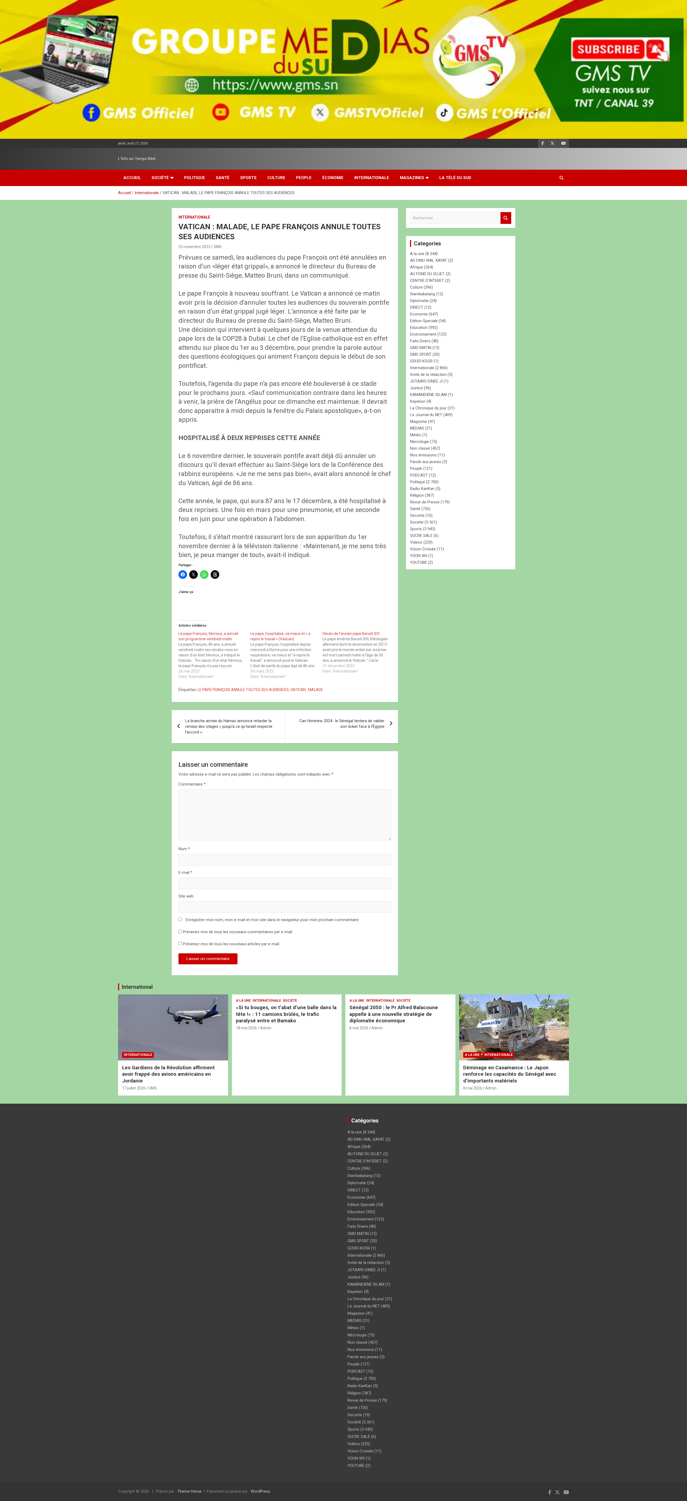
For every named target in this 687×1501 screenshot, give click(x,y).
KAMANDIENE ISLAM (428, 394)
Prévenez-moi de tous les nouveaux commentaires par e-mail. (238, 931)
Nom (184, 848)
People (304, 177)
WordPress (260, 1491)
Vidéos (416, 542)
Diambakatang (422, 294)
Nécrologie (419, 441)
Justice (416, 388)
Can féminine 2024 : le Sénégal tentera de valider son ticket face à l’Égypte (342, 723)
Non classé (420, 448)
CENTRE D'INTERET (427, 280)
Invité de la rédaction (428, 374)
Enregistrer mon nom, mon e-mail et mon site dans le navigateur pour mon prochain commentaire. (272, 919)
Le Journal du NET (426, 414)
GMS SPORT (421, 354)
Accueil (132, 177)
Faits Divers (420, 341)
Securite (417, 515)
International (137, 987)
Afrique (416, 267)
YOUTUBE (418, 562)
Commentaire (192, 784)
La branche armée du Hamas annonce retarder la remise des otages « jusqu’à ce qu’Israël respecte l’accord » (228, 726)
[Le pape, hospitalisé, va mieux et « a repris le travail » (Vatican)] (286, 655)
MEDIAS (417, 428)
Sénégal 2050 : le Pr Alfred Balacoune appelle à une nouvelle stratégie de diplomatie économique (393, 1014)
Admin (265, 1028)
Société (160, 177)
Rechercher (505, 218)
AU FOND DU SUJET (427, 273)
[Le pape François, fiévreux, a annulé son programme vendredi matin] (214, 655)
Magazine (418, 421)
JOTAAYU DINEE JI (426, 381)
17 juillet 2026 (133, 1088)
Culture (276, 177)
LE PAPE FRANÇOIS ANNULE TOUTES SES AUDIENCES (243, 690)
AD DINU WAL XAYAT (428, 260)
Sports (248, 177)
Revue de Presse (425, 502)
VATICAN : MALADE (306, 690)
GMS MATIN (420, 347)
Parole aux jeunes (425, 461)
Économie (333, 177)
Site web (185, 896)
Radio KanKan (422, 488)
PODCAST (419, 475)
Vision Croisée (423, 549)
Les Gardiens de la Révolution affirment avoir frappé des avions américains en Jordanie (168, 1074)
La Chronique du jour (428, 408)
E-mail (185, 872)
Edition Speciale (424, 320)
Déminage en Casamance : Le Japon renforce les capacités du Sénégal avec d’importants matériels (509, 1074)
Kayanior (417, 401)
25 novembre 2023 (194, 247)
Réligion (417, 495)
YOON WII (418, 555)
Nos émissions (423, 455)
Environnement (423, 334)
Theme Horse (189, 1491)
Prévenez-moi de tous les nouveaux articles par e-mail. (231, 944)
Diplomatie (419, 300)
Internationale (371, 177)
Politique (194, 177)
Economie (419, 314)
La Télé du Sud (455, 177)
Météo (415, 435)
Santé (222, 177)
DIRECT (416, 307)
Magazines (412, 177)
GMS (218, 247)
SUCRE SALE (421, 535)
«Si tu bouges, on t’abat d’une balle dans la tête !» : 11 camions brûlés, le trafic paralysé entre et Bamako (286, 1014)
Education (418, 327)
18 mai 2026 (246, 1028)
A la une (417, 253)
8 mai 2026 (358, 1028)
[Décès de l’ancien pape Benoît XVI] (358, 652)
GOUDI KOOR (421, 361)
